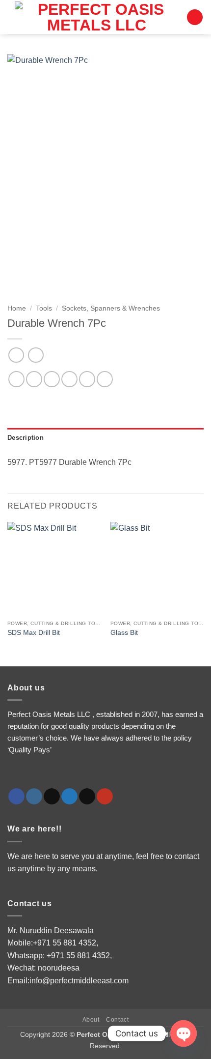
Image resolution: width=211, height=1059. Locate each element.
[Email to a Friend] (69, 379)
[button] (195, 17)
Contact (117, 1019)
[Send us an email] (87, 796)
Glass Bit (124, 632)
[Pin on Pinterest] (87, 379)
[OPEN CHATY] (183, 1033)
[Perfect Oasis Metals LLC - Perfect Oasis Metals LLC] (97, 17)
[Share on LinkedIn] (105, 379)
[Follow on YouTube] (105, 796)
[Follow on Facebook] (16, 796)
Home (16, 308)
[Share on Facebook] (34, 379)
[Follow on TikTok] (52, 796)
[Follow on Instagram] (34, 796)
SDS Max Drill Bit (33, 632)
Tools (44, 308)
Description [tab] (25, 437)
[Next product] (16, 355)
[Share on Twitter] (52, 379)
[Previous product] (35, 355)
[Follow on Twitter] (69, 796)
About (91, 1019)
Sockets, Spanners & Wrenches (111, 308)
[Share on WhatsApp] (16, 379)
